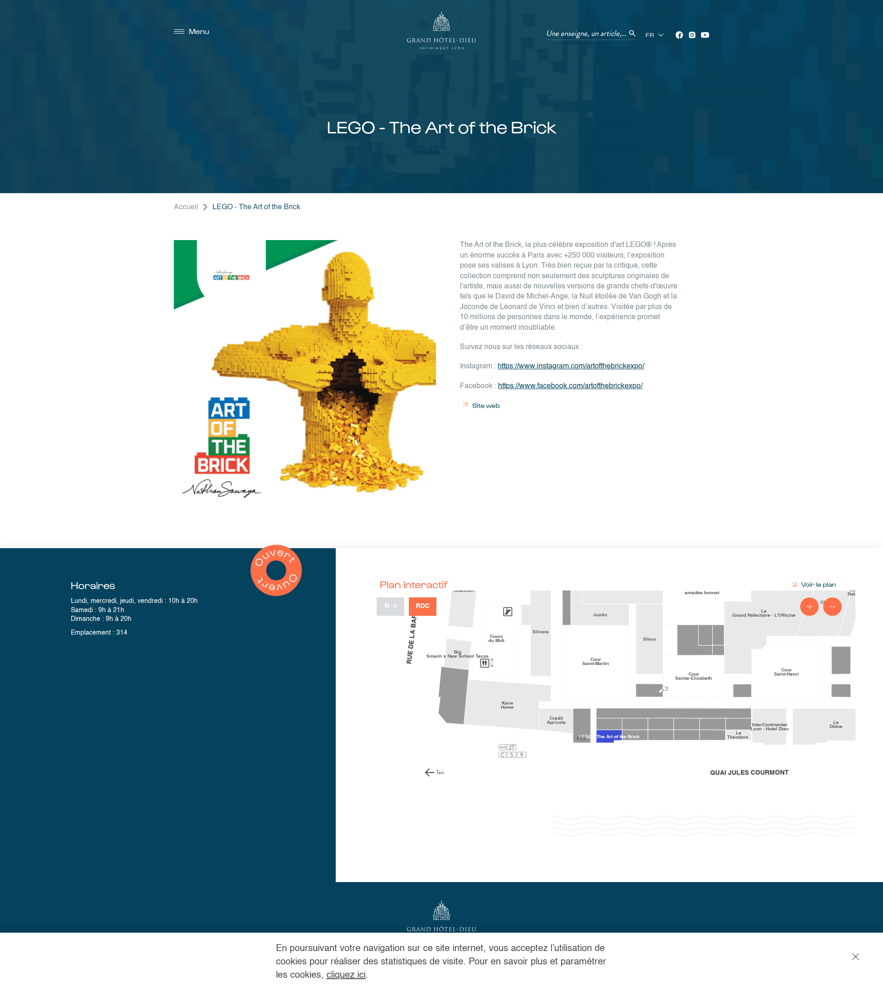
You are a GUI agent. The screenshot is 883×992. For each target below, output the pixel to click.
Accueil (186, 207)
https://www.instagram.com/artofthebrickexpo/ (571, 366)
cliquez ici (346, 975)
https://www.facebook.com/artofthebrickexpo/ (570, 386)
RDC (423, 606)
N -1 (390, 606)
